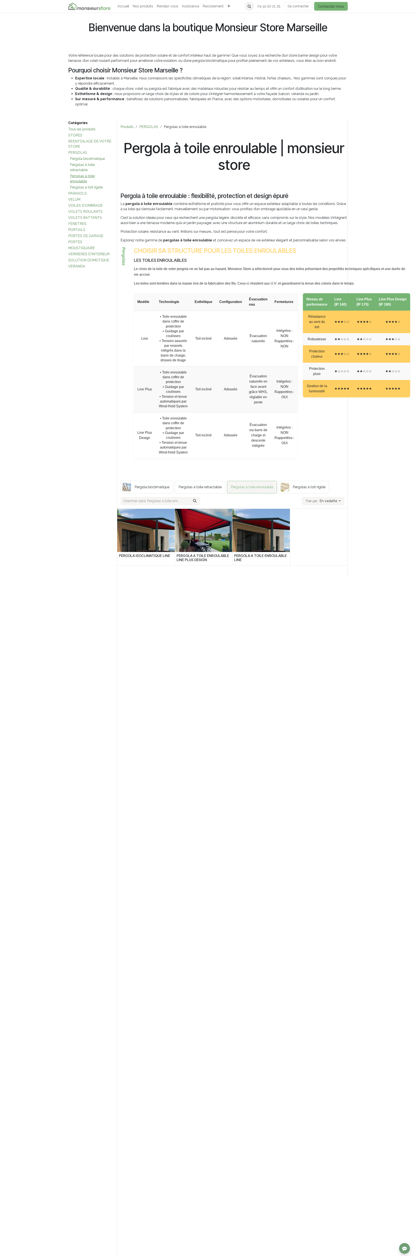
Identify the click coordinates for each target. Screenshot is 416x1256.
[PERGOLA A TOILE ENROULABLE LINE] (261, 530)
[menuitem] (123, 6)
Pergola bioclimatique (87, 159)
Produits (127, 127)
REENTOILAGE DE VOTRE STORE (89, 144)
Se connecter (298, 6)
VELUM (74, 199)
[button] (249, 6)
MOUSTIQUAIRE (81, 248)
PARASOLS (77, 193)
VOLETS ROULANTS (85, 212)
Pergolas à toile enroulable (82, 178)
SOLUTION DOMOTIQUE (88, 260)
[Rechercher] (194, 501)
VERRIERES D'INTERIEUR (89, 254)
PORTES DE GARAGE (85, 236)
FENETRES (77, 224)
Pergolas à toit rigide (86, 187)
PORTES (75, 242)
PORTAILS (76, 230)
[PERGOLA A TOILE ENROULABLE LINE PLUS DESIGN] (203, 530)
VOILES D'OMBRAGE (85, 205)
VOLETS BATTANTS (85, 218)
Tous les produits (82, 129)
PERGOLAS (77, 153)
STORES (75, 135)
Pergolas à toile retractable (82, 167)
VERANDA (76, 266)
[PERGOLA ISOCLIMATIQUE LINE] (146, 530)
